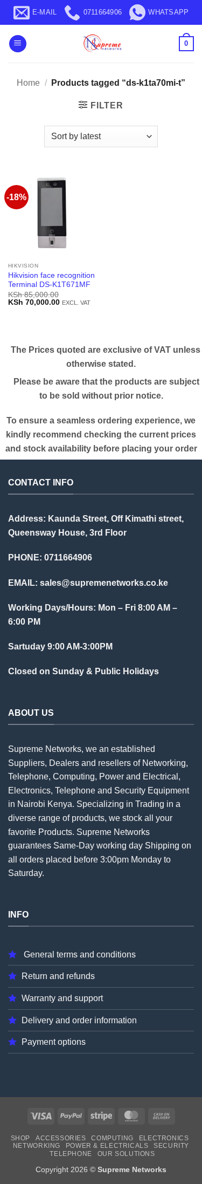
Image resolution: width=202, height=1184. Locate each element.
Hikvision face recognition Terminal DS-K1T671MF (51, 280)
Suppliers (26, 763)
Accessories (61, 1138)
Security (171, 1145)
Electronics (164, 1138)
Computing (112, 1138)
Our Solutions (126, 1154)
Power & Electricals (107, 1145)
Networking (36, 1145)
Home (28, 82)
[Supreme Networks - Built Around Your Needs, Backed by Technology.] (101, 44)
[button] (17, 44)
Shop (20, 1138)
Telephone (71, 1154)
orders (31, 859)
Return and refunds (58, 976)
